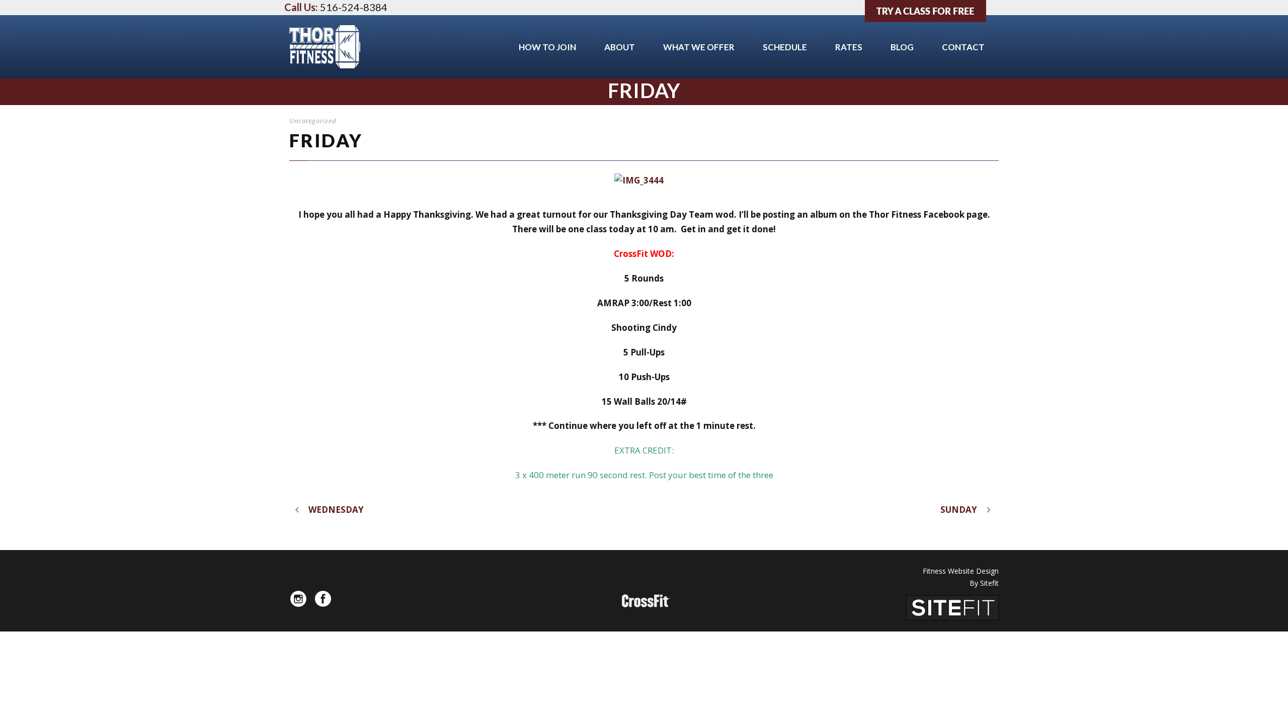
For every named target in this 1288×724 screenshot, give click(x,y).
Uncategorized (313, 120)
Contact (963, 47)
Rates (848, 47)
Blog (902, 47)
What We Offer (699, 47)
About (619, 47)
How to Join (547, 47)
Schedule (785, 47)
